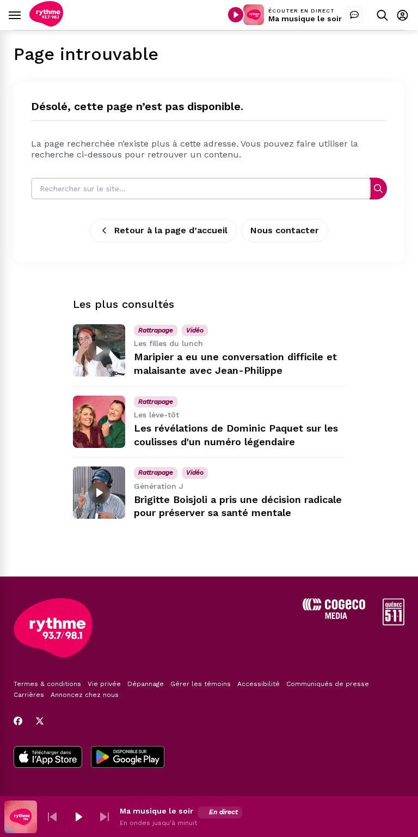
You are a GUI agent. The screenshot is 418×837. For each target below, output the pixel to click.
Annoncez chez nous (85, 695)
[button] (52, 817)
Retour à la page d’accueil (171, 230)
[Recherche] (378, 188)
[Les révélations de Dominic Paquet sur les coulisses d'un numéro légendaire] (99, 422)
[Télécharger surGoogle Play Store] (127, 758)
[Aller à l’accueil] (46, 24)
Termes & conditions (47, 684)
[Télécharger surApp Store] (48, 758)
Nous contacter (284, 230)
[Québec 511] (393, 622)
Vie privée (104, 684)
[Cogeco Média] (334, 616)
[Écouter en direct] (235, 14)
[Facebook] (18, 721)
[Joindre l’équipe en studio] (354, 15)
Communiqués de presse (327, 684)
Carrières (29, 695)
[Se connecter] (402, 15)
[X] (39, 721)
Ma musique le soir (305, 18)
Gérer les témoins (200, 684)
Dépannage (145, 684)
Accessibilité (258, 684)
